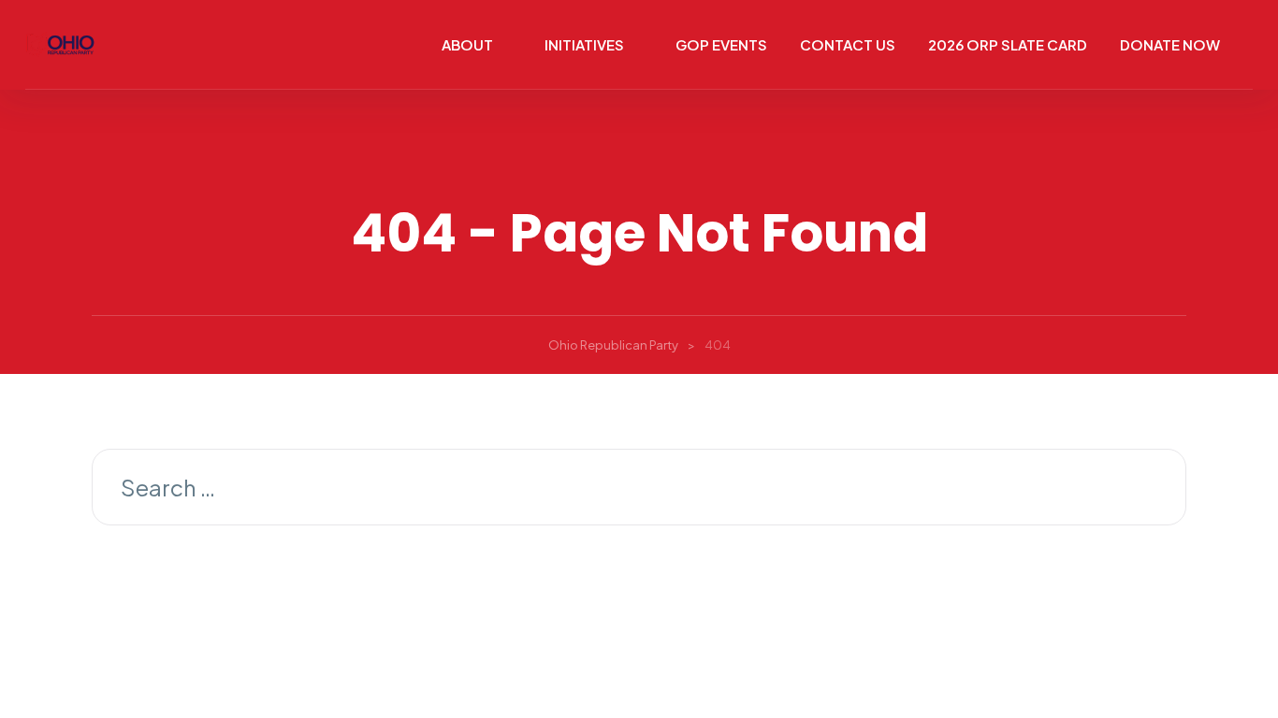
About (467, 44)
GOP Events (721, 44)
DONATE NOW (1170, 44)
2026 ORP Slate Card (1007, 44)
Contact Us (847, 44)
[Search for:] (639, 490)
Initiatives (584, 44)
